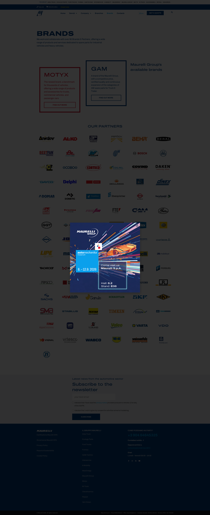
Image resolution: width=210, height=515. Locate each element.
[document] (105, 257)
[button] (137, 225)
